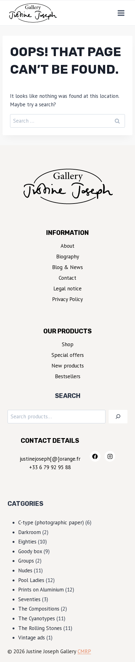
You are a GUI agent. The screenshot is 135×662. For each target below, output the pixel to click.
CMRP (84, 651)
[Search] (118, 416)
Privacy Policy (67, 299)
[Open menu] (120, 13)
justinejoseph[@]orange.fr (50, 458)
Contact (67, 277)
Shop (67, 344)
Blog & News (67, 267)
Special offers (67, 355)
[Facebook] (95, 456)
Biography (67, 256)
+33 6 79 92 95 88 (50, 467)
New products (67, 365)
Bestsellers (67, 376)
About (67, 245)
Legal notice (67, 288)
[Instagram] (110, 456)
